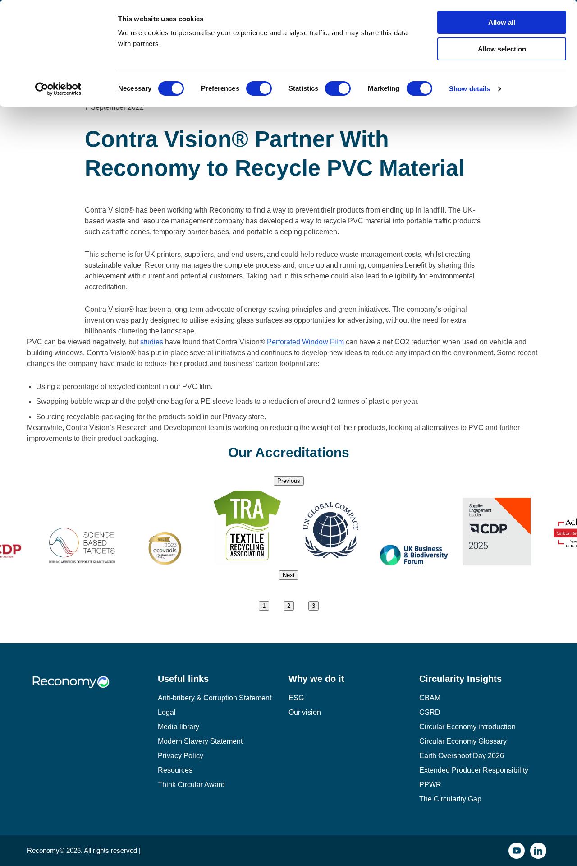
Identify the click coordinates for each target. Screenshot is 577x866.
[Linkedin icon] (538, 851)
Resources (175, 770)
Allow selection (502, 49)
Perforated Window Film (305, 342)
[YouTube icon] (516, 851)
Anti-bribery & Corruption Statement (214, 698)
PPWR (430, 784)
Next (289, 575)
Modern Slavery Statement (200, 741)
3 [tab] (313, 605)
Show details (469, 89)
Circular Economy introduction (467, 727)
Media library (178, 727)
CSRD (429, 712)
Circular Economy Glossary (463, 741)
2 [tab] (288, 605)
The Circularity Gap (450, 799)
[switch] (259, 88)
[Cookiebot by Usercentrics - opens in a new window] (58, 89)
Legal (167, 712)
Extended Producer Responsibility (473, 770)
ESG (296, 698)
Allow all (501, 22)
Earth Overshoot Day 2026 (461, 755)
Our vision (304, 712)
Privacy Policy (180, 755)
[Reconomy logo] (92, 689)
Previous (288, 480)
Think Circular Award (191, 784)
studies (151, 342)
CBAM (429, 698)
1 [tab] (264, 605)
